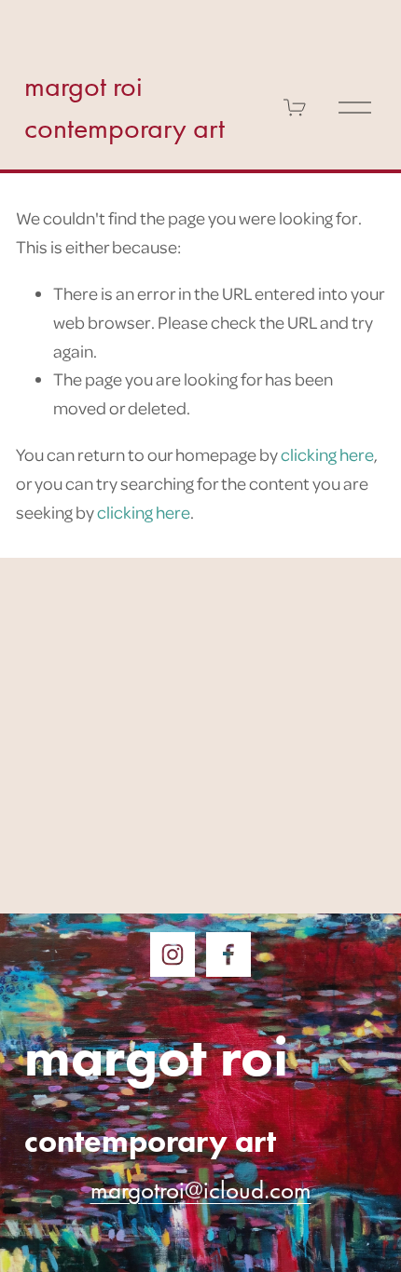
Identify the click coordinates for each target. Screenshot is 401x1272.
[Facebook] (228, 954)
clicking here (327, 454)
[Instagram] (172, 954)
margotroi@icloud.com (200, 1190)
